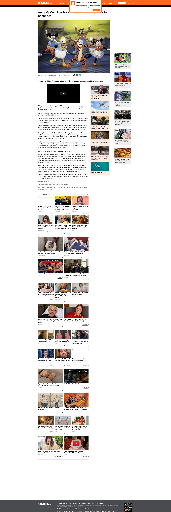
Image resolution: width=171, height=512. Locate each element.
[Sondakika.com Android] (128, 507)
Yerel (89, 503)
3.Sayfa (129, 5)
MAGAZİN (102, 3)
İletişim (48, 507)
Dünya (69, 503)
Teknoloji (57, 5)
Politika (41, 5)
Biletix (54, 115)
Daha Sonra (88, 10)
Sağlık (106, 5)
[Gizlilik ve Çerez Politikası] (77, 511)
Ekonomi (75, 503)
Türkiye (40, 106)
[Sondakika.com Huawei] (128, 510)
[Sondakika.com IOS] (128, 504)
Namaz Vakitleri (100, 503)
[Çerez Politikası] (86, 511)
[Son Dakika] (45, 3)
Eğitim (121, 5)
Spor (79, 503)
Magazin (84, 503)
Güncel (65, 503)
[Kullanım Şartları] (60, 511)
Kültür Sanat (67, 5)
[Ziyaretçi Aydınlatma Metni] (106, 511)
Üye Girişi (129, 3)
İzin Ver (97, 10)
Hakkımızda (40, 507)
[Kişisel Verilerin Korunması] (95, 511)
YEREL (110, 3)
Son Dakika (59, 503)
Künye (51, 507)
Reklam (45, 507)
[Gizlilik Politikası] (67, 511)
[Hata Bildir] (114, 511)
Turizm (114, 5)
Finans (49, 5)
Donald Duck (75, 154)
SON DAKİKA (60, 3)
